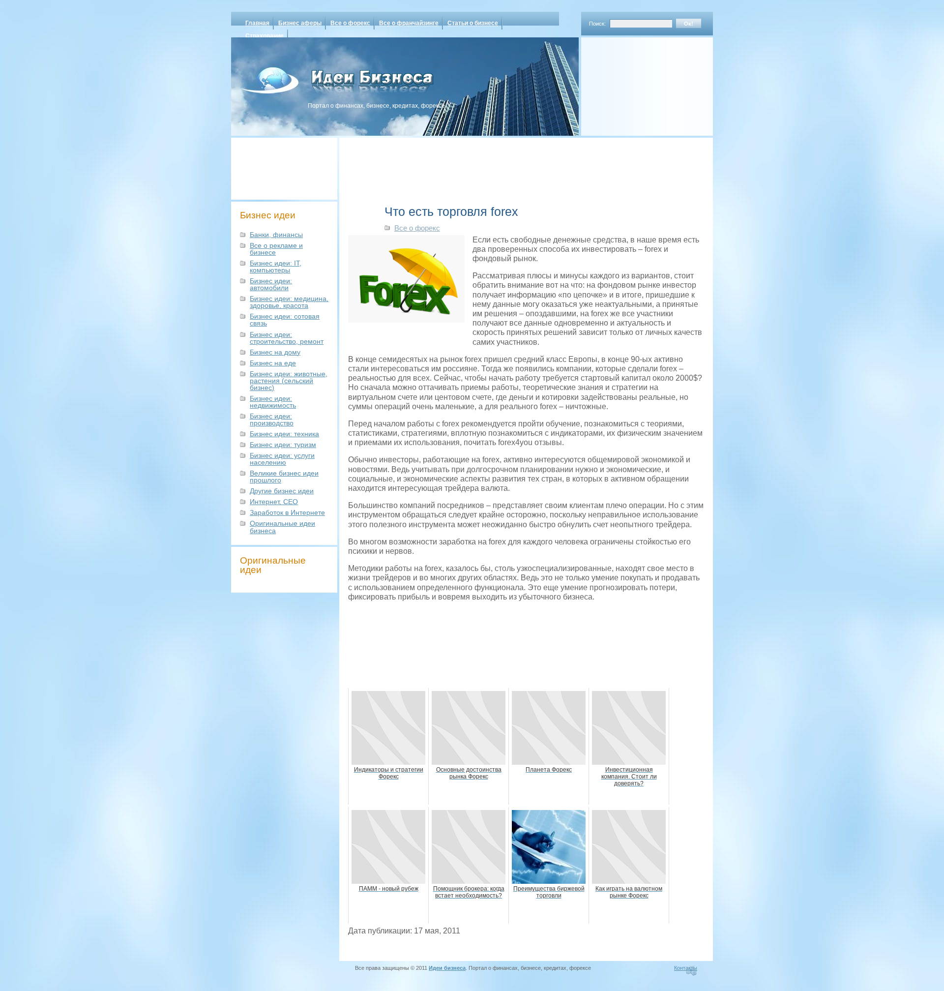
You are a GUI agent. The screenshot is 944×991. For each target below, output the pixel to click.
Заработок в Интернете (287, 512)
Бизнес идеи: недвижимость (273, 401)
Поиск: (597, 24)
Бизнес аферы (300, 23)
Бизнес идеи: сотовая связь (285, 319)
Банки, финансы (276, 235)
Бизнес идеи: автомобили (271, 284)
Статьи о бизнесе (472, 23)
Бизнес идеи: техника (284, 434)
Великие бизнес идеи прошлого (284, 476)
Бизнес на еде (273, 363)
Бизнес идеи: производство (272, 419)
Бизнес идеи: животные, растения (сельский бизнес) (288, 380)
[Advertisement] (634, 83)
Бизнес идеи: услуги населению (282, 458)
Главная (257, 23)
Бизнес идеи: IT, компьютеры (275, 266)
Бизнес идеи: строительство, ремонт (287, 337)
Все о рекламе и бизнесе (276, 248)
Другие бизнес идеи (282, 491)
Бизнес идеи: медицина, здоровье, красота (289, 302)
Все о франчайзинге (409, 23)
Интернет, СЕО (274, 502)
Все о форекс (350, 23)
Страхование (264, 35)
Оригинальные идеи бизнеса (282, 526)
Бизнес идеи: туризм (283, 445)
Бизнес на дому (275, 352)
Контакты (685, 968)
